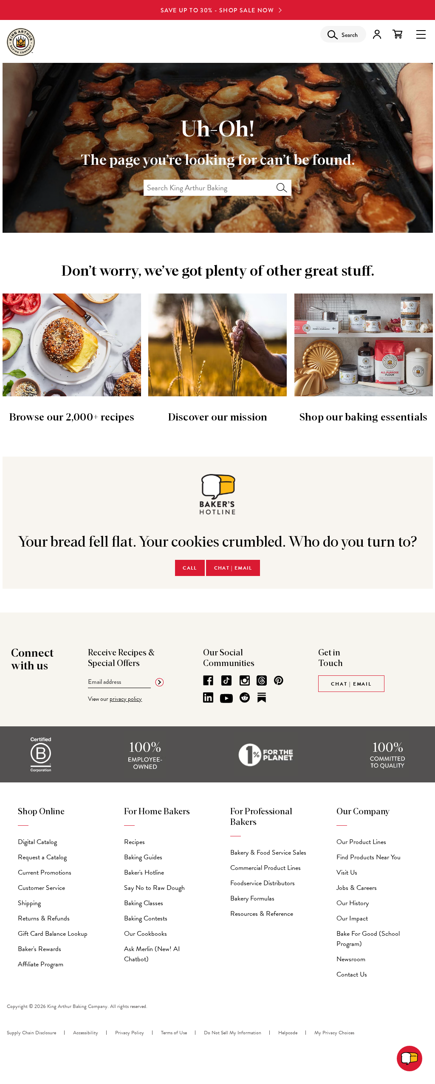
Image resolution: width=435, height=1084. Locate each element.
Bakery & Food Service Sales (268, 852)
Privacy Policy (129, 1032)
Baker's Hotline (144, 872)
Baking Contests (145, 918)
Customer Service (41, 888)
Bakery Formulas (252, 898)
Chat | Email (233, 568)
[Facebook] (208, 680)
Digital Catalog (37, 842)
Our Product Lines (361, 842)
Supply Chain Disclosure (31, 1032)
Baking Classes (143, 903)
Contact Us (351, 974)
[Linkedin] (208, 697)
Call (190, 568)
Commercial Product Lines (265, 868)
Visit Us (346, 872)
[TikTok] (226, 680)
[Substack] (262, 697)
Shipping (29, 903)
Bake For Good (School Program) (368, 939)
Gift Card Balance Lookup (53, 934)
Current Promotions (44, 872)
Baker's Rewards (39, 949)
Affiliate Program (40, 964)
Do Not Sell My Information (232, 1032)
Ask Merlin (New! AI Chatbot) (152, 954)
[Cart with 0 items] (397, 34)
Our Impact (352, 918)
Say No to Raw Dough (154, 888)
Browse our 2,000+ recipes (71, 417)
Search (281, 188)
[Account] (377, 34)
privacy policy (126, 698)
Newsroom (350, 959)
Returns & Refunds (44, 918)
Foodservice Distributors (262, 883)
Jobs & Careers (356, 888)
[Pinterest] (279, 680)
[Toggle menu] (421, 33)
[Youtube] (226, 698)
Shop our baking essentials (363, 417)
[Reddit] (245, 697)
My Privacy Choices (334, 1032)
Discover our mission (218, 417)
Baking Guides (143, 857)
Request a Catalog (42, 857)
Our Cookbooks (145, 934)
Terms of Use (174, 1032)
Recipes (134, 842)
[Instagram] (245, 680)
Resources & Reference (261, 914)
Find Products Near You (368, 857)
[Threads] (262, 680)
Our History (352, 903)
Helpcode (287, 1032)
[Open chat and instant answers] (409, 1058)
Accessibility (85, 1032)
